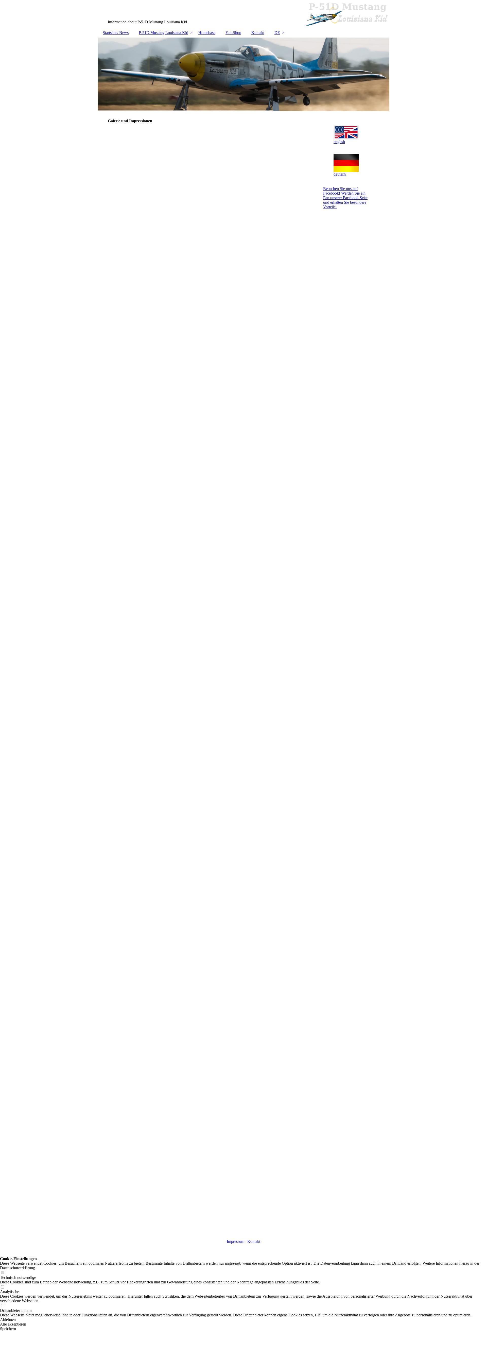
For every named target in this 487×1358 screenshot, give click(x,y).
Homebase (206, 32)
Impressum (235, 1241)
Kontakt (257, 32)
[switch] (2, 1273)
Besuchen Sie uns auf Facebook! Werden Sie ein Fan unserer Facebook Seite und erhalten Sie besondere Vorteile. (345, 197)
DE (277, 32)
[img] (243, 14)
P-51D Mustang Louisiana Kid (163, 32)
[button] (243, 1319)
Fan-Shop (233, 32)
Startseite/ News (116, 32)
